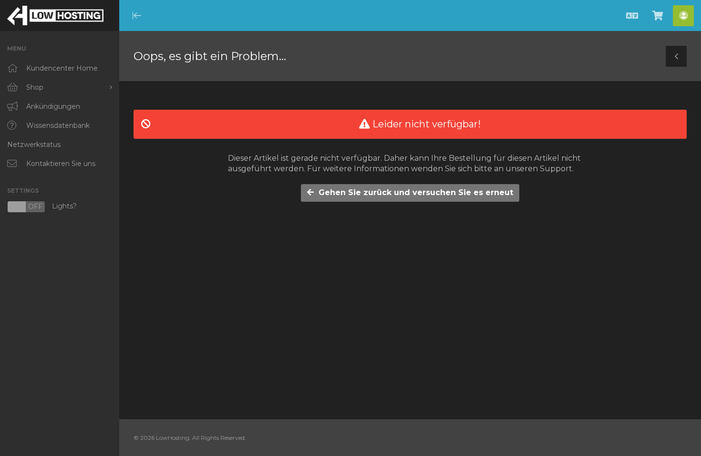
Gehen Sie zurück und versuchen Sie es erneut (413, 192)
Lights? (42, 206)
